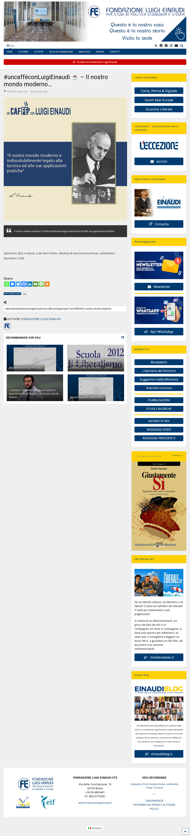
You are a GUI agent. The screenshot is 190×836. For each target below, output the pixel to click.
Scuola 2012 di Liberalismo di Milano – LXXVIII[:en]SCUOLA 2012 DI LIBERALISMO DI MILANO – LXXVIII (94, 364)
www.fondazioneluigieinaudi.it (95, 802)
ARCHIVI (100, 52)
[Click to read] (35, 358)
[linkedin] (161, 45)
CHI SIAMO (23, 52)
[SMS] (41, 284)
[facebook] (166, 45)
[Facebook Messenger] (12, 284)
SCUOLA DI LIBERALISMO (61, 52)
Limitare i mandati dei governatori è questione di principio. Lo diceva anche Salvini (34, 393)
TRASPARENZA (154, 800)
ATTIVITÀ (38, 52)
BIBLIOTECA (84, 52)
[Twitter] (18, 284)
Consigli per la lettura (148, 456)
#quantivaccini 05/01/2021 (86, 397)
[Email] (35, 284)
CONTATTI (115, 52)
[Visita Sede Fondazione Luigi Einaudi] (95, 40)
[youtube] (176, 45)
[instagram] (171, 45)
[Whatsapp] (6, 284)
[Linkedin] (29, 284)
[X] (156, 45)
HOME (9, 52)
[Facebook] (24, 284)
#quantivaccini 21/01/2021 (25, 367)
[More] (47, 284)
